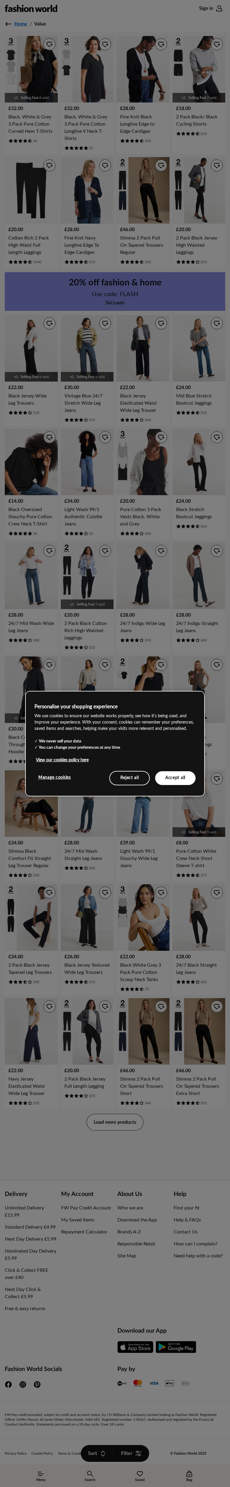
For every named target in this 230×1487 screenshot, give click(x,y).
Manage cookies (54, 777)
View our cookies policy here (62, 760)
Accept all (175, 778)
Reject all (129, 778)
